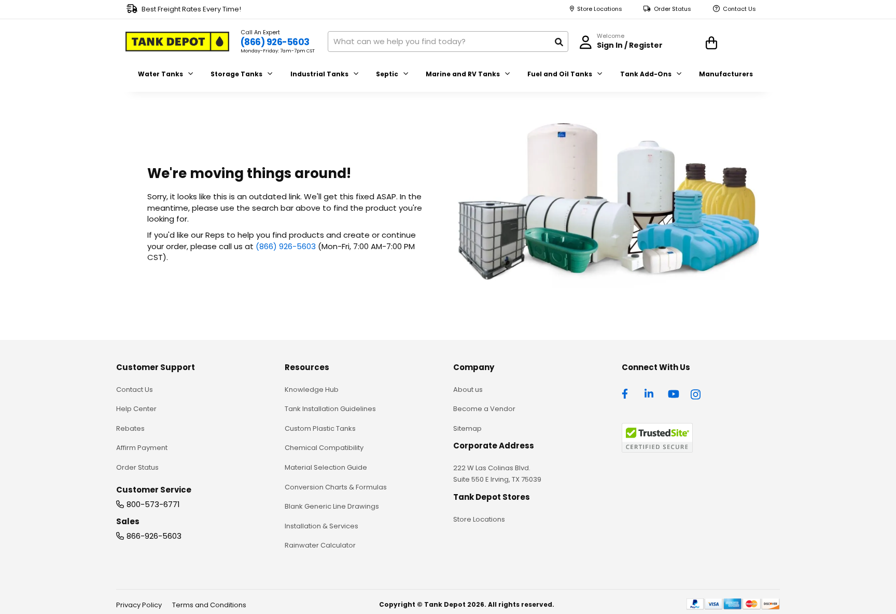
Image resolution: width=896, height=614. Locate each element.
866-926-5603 (154, 535)
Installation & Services (321, 526)
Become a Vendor (484, 409)
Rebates (130, 428)
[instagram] (696, 393)
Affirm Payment (141, 448)
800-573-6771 (153, 504)
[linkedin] (650, 393)
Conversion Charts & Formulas (336, 487)
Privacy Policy (139, 605)
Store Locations (599, 9)
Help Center (136, 409)
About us (468, 389)
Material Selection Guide (326, 467)
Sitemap (467, 428)
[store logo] (177, 41)
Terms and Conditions (209, 605)
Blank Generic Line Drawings (332, 506)
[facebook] (627, 393)
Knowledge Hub (312, 389)
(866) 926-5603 (275, 42)
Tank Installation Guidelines (330, 409)
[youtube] (673, 393)
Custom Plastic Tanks (320, 428)
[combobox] (448, 41)
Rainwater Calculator (320, 545)
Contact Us (739, 9)
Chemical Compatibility (324, 448)
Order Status (672, 9)
